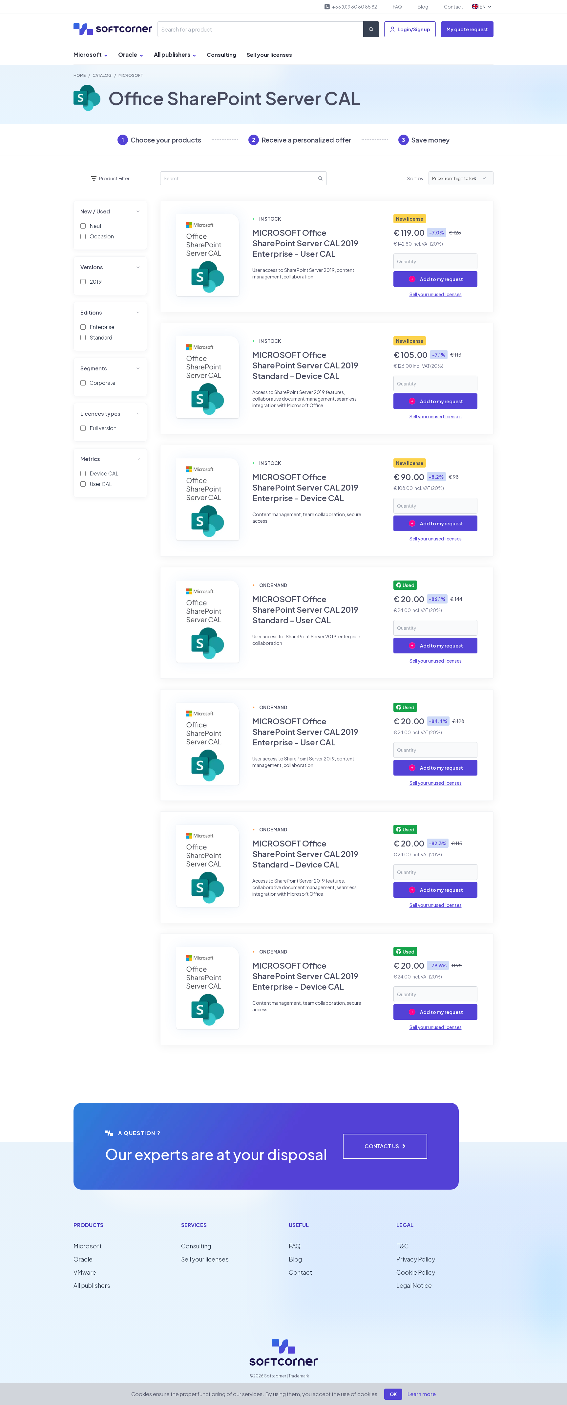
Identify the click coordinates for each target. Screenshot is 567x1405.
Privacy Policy (415, 1259)
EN (483, 7)
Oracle (128, 54)
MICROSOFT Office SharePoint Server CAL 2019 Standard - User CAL (305, 609)
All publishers (172, 54)
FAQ (397, 7)
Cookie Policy (415, 1272)
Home (80, 75)
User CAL (101, 483)
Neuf (96, 225)
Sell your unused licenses (436, 294)
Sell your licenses (269, 54)
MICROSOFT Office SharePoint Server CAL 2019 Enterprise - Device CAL (305, 487)
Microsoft (88, 54)
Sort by (415, 178)
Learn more (422, 1394)
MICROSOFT (130, 75)
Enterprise (102, 326)
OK (393, 1394)
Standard (101, 337)
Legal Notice (414, 1285)
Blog (423, 7)
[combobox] (481, 178)
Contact (453, 7)
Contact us (382, 1146)
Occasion (102, 236)
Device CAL (104, 473)
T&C (402, 1246)
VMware (85, 1272)
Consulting (221, 54)
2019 (96, 281)
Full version (103, 428)
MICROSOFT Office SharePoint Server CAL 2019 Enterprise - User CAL (305, 243)
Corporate (103, 382)
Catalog (102, 75)
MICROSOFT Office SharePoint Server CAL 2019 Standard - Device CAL (305, 365)
